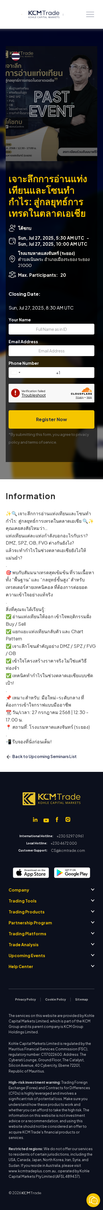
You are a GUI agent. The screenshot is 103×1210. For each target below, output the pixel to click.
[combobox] (15, 372)
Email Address (23, 341)
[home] (38, 14)
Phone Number (24, 363)
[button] (90, 14)
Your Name (20, 319)
